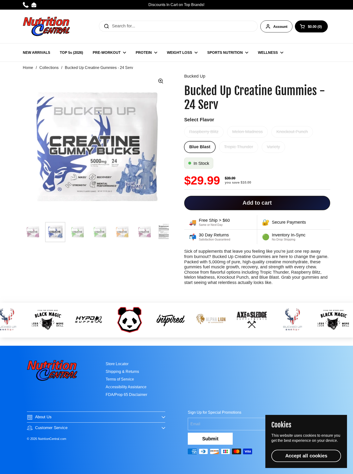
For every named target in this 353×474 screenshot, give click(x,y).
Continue (176, 277)
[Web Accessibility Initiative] (351, 468)
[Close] (255, 181)
